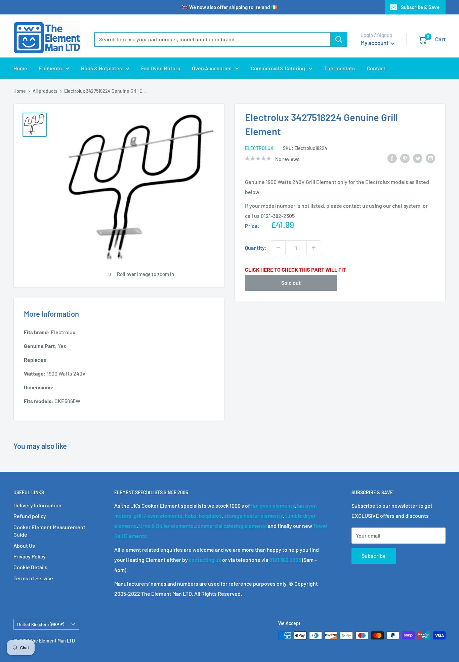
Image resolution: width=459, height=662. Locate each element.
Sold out (291, 282)
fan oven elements (273, 505)
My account (375, 42)
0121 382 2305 (285, 559)
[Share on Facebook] (392, 158)
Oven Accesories (212, 68)
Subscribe (374, 555)
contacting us (205, 559)
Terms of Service (33, 578)
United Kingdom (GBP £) (40, 624)
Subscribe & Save (420, 7)
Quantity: (256, 247)
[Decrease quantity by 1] (278, 248)
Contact (376, 68)
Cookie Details (30, 567)
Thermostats (339, 68)
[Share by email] (430, 158)
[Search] (338, 39)
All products (45, 91)
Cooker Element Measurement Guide (49, 531)
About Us (24, 545)
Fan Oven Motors (160, 68)
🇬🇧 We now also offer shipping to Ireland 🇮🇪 (229, 7)
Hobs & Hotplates (101, 68)
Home (20, 68)
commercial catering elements (231, 525)
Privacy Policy (29, 556)
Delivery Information (37, 505)
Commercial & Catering (278, 68)
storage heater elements (253, 515)
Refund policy (29, 516)
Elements (50, 68)
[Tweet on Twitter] (417, 158)
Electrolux (259, 148)
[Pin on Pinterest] (405, 158)
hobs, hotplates (203, 515)
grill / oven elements (158, 515)
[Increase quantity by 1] (314, 248)
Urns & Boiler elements (166, 525)
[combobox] (212, 39)
